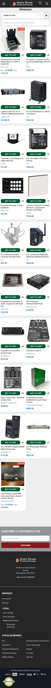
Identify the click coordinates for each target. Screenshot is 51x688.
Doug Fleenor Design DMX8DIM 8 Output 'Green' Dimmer (36, 400)
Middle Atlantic (8, 657)
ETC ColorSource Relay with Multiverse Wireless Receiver (37, 256)
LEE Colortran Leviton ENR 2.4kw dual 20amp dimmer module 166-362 (11, 496)
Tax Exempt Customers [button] (10, 625)
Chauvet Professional (10, 649)
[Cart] (47, 3)
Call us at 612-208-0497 (25, 577)
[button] (46, 15)
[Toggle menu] (3, 4)
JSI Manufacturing (9, 653)
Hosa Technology (33, 645)
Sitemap (5, 603)
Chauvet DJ (6, 645)
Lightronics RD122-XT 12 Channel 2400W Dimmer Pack (12, 113)
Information (6, 599)
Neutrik (29, 649)
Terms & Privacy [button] (9, 617)
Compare (23, 55)
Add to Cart (10, 55)
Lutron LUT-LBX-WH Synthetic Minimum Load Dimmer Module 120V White (38, 207)
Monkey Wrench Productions (37, 641)
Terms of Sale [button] (8, 613)
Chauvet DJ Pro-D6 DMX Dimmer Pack (10, 352)
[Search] (40, 3)
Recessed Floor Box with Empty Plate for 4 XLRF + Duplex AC (10, 61)
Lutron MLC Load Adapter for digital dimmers (12, 159)
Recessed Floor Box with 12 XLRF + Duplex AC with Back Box (12, 303)
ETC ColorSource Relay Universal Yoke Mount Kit (10, 256)
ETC (3, 641)
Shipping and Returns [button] (11, 621)
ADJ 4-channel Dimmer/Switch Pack (34, 302)
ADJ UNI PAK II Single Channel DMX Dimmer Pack (12, 448)
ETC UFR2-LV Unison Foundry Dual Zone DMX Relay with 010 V (38, 61)
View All (29, 657)
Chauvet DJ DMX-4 (33, 351)
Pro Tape (29, 653)
